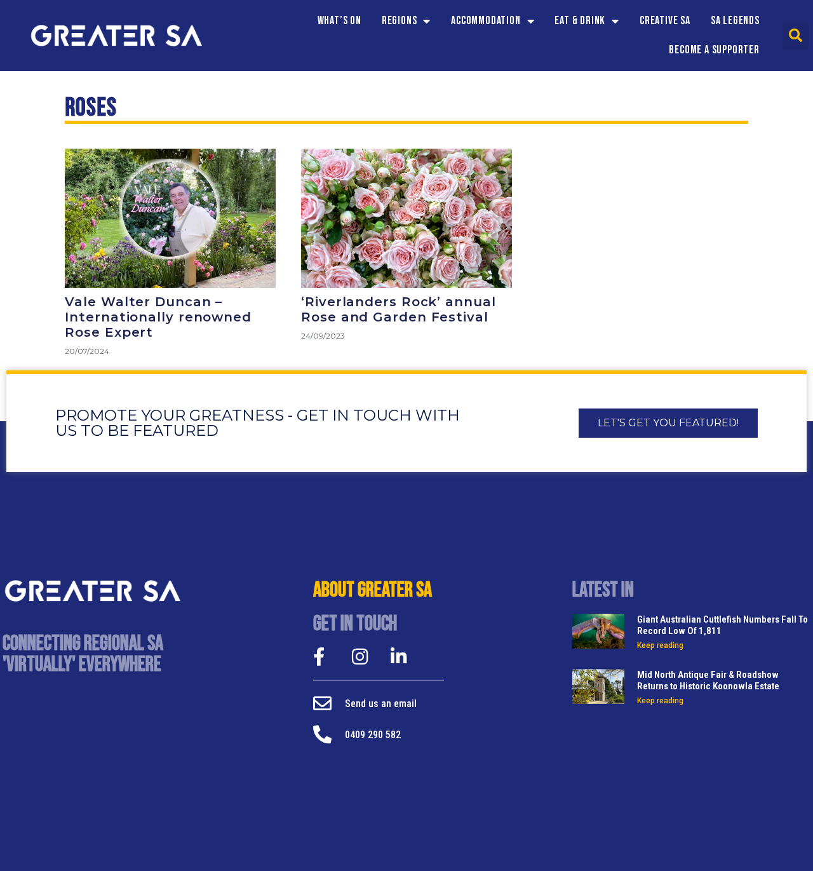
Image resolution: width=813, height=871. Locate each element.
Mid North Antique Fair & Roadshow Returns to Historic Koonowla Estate (708, 680)
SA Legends (735, 20)
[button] (796, 36)
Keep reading (660, 645)
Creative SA (665, 20)
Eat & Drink (579, 20)
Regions (399, 20)
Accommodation (485, 20)
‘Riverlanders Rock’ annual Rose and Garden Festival (398, 309)
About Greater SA (372, 590)
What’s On (339, 20)
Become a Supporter (714, 50)
